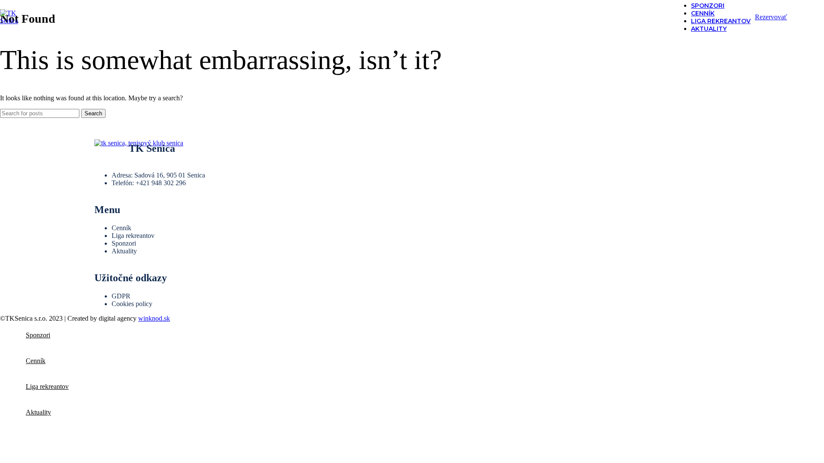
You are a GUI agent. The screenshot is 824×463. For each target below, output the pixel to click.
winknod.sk (154, 318)
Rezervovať (771, 17)
